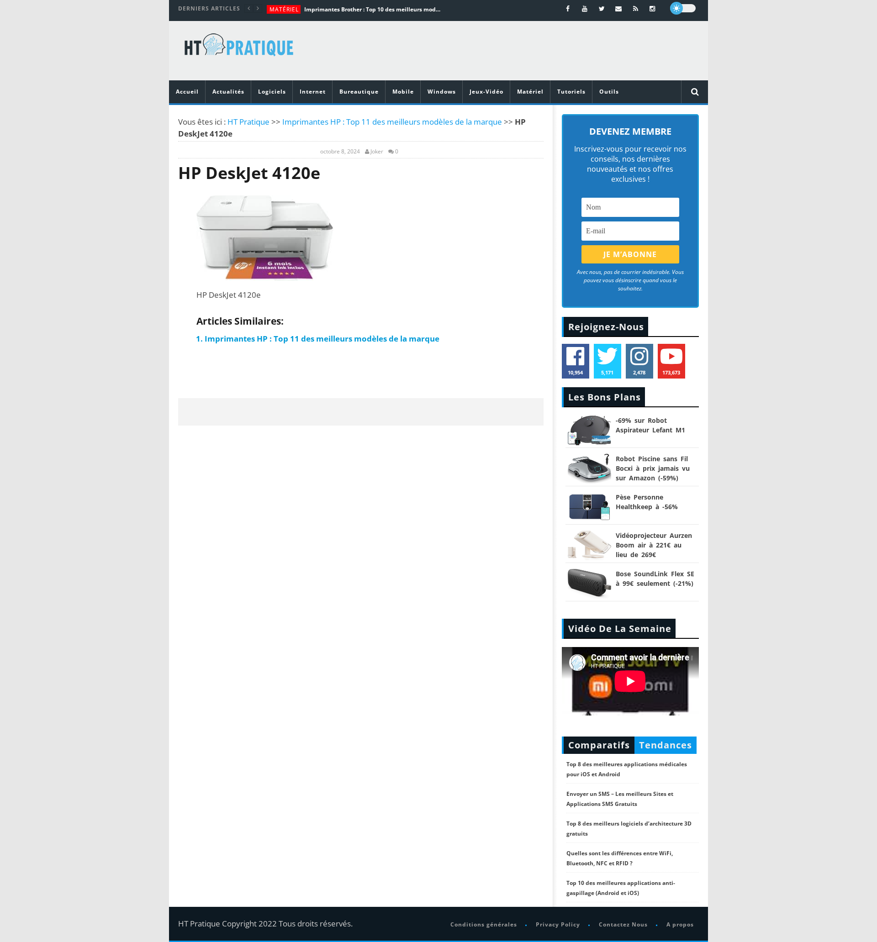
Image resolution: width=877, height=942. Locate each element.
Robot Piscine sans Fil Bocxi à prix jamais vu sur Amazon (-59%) (653, 468)
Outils (609, 91)
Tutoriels (571, 91)
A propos (680, 924)
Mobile (403, 91)
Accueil (187, 91)
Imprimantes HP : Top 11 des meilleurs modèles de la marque (392, 121)
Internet (313, 91)
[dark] (683, 8)
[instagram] (652, 8)
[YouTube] (584, 8)
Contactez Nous (623, 924)
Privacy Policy (558, 924)
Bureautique (359, 91)
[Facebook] (568, 8)
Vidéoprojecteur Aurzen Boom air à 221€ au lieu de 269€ (654, 545)
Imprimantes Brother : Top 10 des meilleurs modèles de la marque (372, 9)
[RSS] (635, 8)
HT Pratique (248, 121)
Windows (442, 91)
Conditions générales (483, 924)
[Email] (618, 8)
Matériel (284, 9)
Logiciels (272, 91)
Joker (376, 151)
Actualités (228, 91)
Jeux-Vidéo (486, 91)
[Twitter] (601, 8)
